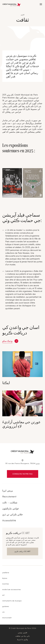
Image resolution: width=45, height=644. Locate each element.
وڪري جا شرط (22, 639)
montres (5, 584)
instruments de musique (11, 601)
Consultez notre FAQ (25, 474)
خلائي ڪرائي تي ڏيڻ (12, 514)
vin (3, 612)
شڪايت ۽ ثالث (9, 502)
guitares (5, 606)
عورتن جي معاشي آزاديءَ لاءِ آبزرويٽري (21, 424)
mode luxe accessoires (11, 589)
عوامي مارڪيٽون (10, 508)
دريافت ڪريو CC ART (22, 551)
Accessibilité (9, 520)
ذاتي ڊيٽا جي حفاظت (22, 636)
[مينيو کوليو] (41, 4)
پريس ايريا (7, 490)
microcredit (7, 618)
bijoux (4, 578)
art (3, 595)
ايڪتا (6, 383)
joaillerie (5, 572)
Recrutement (9, 496)
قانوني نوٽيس (22, 633)
